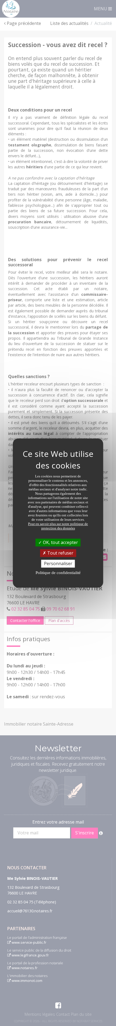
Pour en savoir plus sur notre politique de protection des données (58, 526)
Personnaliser (58, 563)
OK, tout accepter (60, 542)
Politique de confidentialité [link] (58, 573)
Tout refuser (59, 553)
